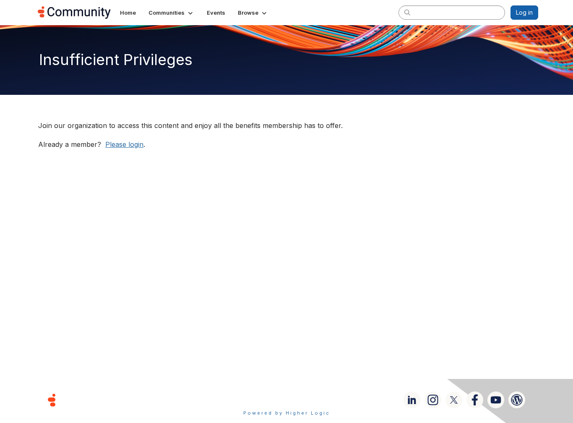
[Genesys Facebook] (474, 400)
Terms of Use (256, 400)
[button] (171, 12)
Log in (524, 12)
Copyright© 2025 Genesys (109, 400)
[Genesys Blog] (516, 400)
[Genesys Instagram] (433, 400)
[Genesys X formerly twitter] (453, 400)
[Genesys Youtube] (495, 400)
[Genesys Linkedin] (412, 400)
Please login (124, 144)
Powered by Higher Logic (286, 413)
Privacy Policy (313, 400)
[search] (407, 12)
